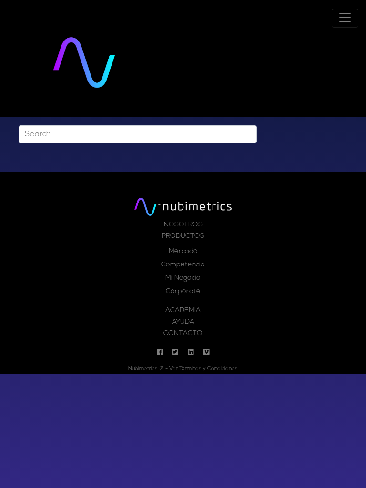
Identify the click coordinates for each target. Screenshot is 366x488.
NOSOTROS (183, 224)
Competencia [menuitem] (183, 264)
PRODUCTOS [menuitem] (183, 236)
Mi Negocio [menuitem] (183, 278)
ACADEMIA (183, 310)
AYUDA (183, 321)
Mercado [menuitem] (183, 251)
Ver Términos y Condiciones (203, 369)
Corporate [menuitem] (183, 291)
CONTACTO (183, 333)
